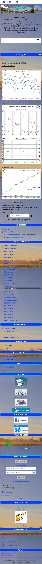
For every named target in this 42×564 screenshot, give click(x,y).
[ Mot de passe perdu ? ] (21, 481)
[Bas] (16, 2)
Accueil (15, 50)
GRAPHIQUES (12, 288)
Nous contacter (11, 534)
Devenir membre (21, 461)
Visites (29, 550)
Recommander (11, 538)
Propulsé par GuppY (9, 560)
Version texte (11, 541)
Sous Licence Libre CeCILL (30, 560)
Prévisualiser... (15, 220)
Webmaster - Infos (27, 529)
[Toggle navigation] (38, 40)
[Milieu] (10, 2)
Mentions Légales (12, 545)
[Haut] (4, 2)
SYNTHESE (9, 286)
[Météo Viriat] (21, 9)
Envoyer (21, 477)
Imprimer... (27, 220)
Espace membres (27, 456)
